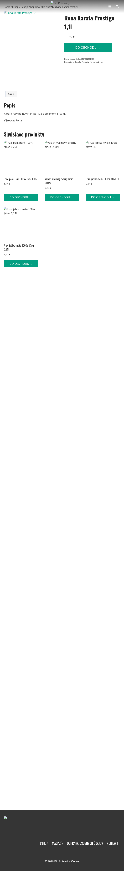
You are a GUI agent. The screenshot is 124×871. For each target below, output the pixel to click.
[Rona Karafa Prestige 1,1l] (32, 48)
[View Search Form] (117, 6)
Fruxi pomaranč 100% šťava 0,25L (21, 179)
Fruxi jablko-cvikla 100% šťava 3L (102, 179)
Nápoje (85, 62)
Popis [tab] (11, 93)
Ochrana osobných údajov (85, 843)
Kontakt (112, 843)
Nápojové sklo (96, 62)
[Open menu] (110, 6)
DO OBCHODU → (88, 47)
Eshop (44, 843)
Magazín (57, 843)
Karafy (78, 62)
